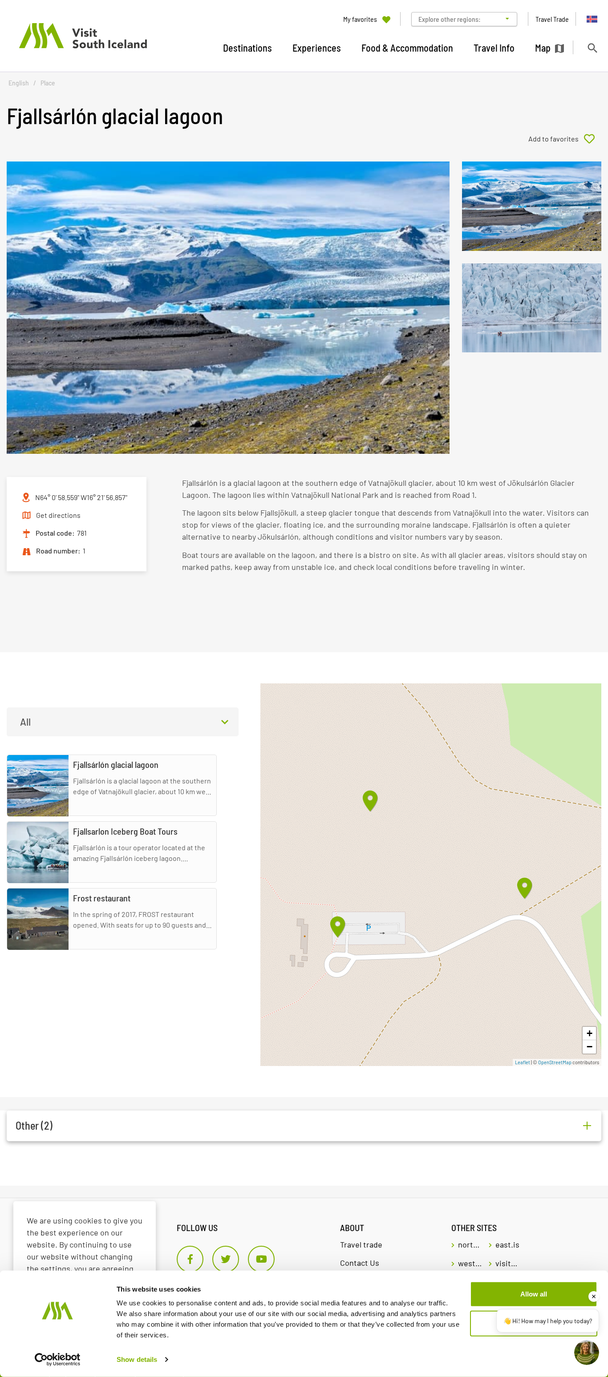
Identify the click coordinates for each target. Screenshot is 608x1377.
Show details (137, 1359)
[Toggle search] (592, 48)
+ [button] (589, 1033)
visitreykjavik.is (507, 1263)
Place (48, 83)
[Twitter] (225, 1259)
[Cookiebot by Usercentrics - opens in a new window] (58, 1359)
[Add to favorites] (564, 138)
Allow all (533, 1294)
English (18, 83)
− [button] (589, 1046)
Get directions (58, 515)
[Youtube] (261, 1259)
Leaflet (522, 1062)
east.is (507, 1244)
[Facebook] (190, 1259)
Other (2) (34, 1125)
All (25, 721)
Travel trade (361, 1244)
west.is (470, 1263)
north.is (470, 1244)
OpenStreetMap (555, 1062)
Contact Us (359, 1263)
